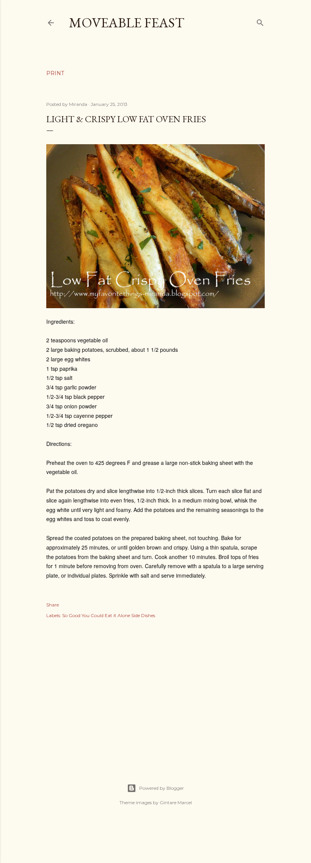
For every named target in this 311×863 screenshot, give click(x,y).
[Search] (260, 21)
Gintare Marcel (176, 802)
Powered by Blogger (161, 788)
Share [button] (52, 605)
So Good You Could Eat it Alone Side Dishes (108, 615)
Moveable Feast (126, 22)
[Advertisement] (155, 692)
